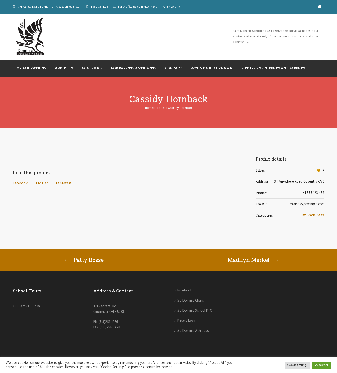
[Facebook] (320, 7)
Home (149, 108)
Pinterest (64, 183)
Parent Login (186, 321)
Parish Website (172, 7)
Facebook (20, 183)
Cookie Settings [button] (297, 365)
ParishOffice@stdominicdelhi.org (137, 7)
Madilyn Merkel (249, 259)
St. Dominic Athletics (193, 331)
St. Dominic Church (191, 300)
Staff (320, 215)
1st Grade (308, 215)
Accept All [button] (322, 365)
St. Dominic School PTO (195, 310)
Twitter (42, 183)
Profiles (160, 108)
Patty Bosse (88, 259)
